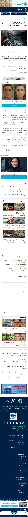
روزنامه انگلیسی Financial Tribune (16, 435)
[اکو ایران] (21, 9)
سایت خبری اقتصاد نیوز (18, 433)
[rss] (4, 423)
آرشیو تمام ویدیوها (20, 477)
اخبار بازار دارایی (21, 466)
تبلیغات (22, 485)
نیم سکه (24, 13)
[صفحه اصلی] (14, 512)
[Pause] (2, 170)
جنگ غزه (24, 145)
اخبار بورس (22, 456)
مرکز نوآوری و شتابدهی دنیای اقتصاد (16, 447)
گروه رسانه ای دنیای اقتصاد (18, 428)
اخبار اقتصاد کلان (20, 454)
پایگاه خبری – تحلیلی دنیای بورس (16, 440)
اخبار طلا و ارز (21, 459)
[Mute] (4, 170)
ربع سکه (11, 13)
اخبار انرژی (22, 463)
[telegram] (13, 423)
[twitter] (20, 423)
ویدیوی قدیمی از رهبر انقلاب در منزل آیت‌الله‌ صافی (16, 377)
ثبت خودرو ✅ (9, 506)
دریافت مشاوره (14, 177)
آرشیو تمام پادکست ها (19, 479)
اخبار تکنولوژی (21, 472)
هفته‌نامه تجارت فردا (19, 442)
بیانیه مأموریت (20, 492)
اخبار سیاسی (20, 18)
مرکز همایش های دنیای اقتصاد (17, 438)
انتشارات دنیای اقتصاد (19, 444)
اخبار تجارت (22, 461)
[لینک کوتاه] (9, 150)
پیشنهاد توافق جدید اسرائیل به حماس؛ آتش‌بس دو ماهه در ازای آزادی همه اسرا (14, 190)
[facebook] (10, 423)
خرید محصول (14, 105)
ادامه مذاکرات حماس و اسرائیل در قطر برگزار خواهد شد (13, 186)
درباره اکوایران (21, 490)
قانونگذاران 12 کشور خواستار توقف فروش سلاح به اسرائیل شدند (14, 194)
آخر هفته (22, 475)
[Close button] (27, 500)
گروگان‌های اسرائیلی (16, 145)
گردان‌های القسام (5, 145)
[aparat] (7, 423)
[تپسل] (2, 82)
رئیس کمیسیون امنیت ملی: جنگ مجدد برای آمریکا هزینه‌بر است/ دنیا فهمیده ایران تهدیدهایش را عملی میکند (15, 361)
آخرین (25, 349)
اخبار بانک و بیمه (20, 468)
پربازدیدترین (20, 349)
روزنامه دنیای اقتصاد (19, 431)
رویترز (20, 115)
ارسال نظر (6, 312)
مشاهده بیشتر (5, 380)
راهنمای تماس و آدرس (19, 487)
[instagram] (23, 423)
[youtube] (17, 423)
